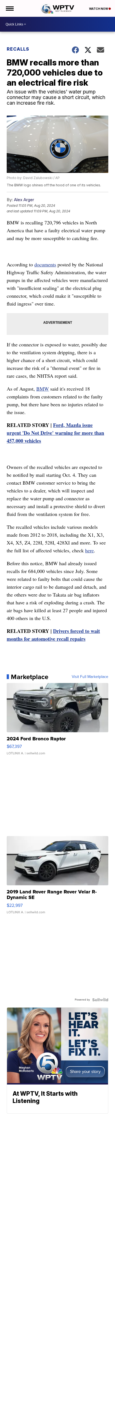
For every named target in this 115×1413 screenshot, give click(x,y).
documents (45, 264)
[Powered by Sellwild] (100, 1000)
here (89, 550)
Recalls (18, 49)
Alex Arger (24, 199)
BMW (42, 388)
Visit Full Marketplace (90, 677)
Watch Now (99, 8)
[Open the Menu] (9, 8)
